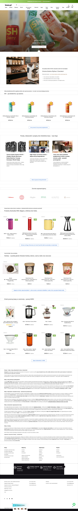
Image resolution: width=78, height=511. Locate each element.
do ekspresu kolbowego (8, 451)
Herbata (10, 7)
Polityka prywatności (8, 486)
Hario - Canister (48, 321)
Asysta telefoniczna (32, 485)
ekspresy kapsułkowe (25, 459)
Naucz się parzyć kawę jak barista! (39, 179)
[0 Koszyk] (72, 5)
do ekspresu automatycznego (9, 449)
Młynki (21, 7)
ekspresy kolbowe (25, 456)
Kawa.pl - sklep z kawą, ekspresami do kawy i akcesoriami (15, 370)
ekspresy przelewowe (25, 458)
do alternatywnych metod (8, 455)
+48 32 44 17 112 (70, 485)
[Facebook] (4, 498)
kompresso (41, 458)
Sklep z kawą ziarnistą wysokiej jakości (12, 379)
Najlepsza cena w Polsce (39, 46)
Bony (52, 7)
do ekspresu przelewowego (9, 452)
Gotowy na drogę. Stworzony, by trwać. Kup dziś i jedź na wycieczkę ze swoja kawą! (39, 245)
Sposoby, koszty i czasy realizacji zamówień (12, 481)
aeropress (40, 449)
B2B (72, 7)
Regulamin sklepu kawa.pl (8, 483)
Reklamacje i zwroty (7, 488)
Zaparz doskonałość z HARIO (39, 360)
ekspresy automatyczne (26, 455)
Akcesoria (36, 7)
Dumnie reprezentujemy (39, 188)
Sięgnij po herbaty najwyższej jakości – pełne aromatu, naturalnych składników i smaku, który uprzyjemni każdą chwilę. (39, 290)
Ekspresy (16, 7)
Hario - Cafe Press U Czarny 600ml (29, 321)
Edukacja (47, 481)
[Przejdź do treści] (39, 51)
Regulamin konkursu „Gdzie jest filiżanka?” (11, 485)
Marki (42, 7)
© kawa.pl (5, 506)
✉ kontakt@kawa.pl (70, 483)
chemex (40, 451)
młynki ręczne (58, 455)
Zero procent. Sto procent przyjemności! (39, 127)
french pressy (41, 455)
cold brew (40, 452)
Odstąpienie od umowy (8, 490)
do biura (23, 451)
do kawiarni (24, 452)
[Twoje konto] (68, 5)
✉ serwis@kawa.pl (32, 483)
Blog (63, 7)
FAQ (5, 492)
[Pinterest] (9, 498)
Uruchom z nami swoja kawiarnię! (51, 483)
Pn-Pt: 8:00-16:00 (32, 481)
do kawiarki (6, 454)
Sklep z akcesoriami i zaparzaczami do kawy (13, 404)
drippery (40, 454)
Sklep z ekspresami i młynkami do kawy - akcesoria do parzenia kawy (18, 391)
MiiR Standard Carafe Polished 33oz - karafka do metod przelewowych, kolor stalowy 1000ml (67, 234)
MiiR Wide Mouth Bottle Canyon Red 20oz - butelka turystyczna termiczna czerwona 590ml (29, 234)
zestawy (40, 460)
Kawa (6, 7)
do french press (7, 457)
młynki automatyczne (60, 456)
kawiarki (40, 457)
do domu (23, 449)
